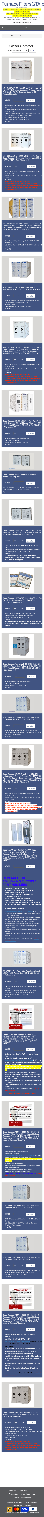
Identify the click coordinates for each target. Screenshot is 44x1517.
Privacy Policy (18, 1505)
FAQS (33, 1491)
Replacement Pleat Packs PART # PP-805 (19, 911)
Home (5, 36)
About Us (12, 1491)
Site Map (27, 1505)
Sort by (9, 51)
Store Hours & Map (28, 1494)
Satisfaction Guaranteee (22, 1497)
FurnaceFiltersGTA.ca (22, 4)
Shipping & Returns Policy (14, 1502)
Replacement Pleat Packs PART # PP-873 (17, 1341)
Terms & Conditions (31, 1502)
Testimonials (13, 1494)
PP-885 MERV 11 (31, 1155)
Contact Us (23, 1491)
